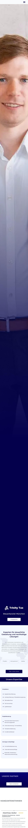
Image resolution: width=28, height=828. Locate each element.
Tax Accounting (8, 703)
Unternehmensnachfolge (11, 749)
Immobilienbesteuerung (11, 746)
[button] (24, 2)
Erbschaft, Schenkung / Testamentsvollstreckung (11, 753)
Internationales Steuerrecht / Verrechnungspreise (12, 721)
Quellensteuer (8, 706)
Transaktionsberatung (10, 728)
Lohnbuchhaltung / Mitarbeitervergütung (15, 697)
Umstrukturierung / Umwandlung (13, 725)
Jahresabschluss (9, 700)
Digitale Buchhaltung (10, 694)
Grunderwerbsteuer (9, 732)
